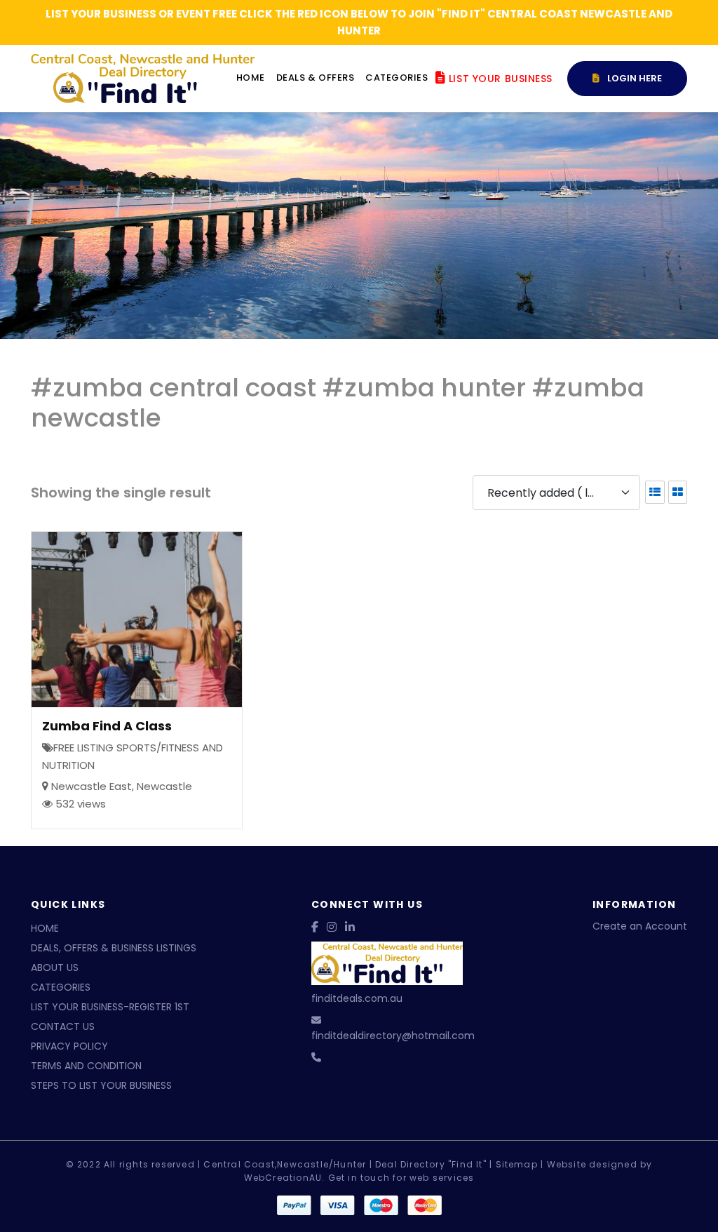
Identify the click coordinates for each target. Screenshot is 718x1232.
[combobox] (556, 492)
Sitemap (517, 1164)
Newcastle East (91, 786)
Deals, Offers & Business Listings (113, 948)
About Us (55, 967)
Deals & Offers (315, 77)
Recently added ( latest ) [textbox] (550, 493)
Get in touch (359, 1178)
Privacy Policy (69, 1046)
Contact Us (63, 1026)
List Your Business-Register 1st (110, 1007)
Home (250, 77)
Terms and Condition (86, 1066)
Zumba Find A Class (107, 726)
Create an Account (639, 926)
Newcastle (164, 786)
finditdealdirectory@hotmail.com (393, 1036)
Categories (396, 77)
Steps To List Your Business (101, 1085)
